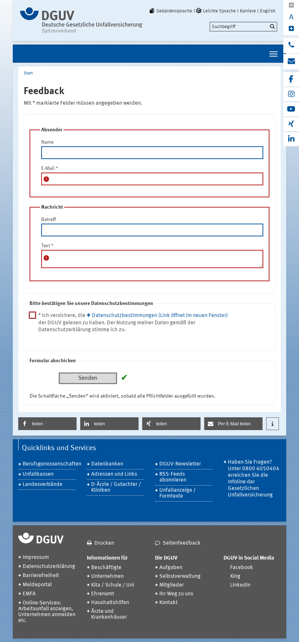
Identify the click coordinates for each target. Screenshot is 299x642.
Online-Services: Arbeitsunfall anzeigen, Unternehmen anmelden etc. (46, 611)
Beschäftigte (106, 568)
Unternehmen (107, 576)
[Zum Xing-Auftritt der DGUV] (291, 124)
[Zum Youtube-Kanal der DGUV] (291, 109)
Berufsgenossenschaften (49, 464)
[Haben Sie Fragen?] (291, 45)
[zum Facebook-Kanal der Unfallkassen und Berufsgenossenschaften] (291, 79)
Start (28, 73)
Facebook (241, 568)
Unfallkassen (38, 474)
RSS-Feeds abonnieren (172, 477)
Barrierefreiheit (41, 576)
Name (47, 142)
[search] (243, 26)
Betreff (48, 219)
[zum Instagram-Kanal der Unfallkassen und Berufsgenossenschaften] (291, 94)
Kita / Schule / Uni (112, 585)
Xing (235, 576)
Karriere (248, 11)
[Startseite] (81, 20)
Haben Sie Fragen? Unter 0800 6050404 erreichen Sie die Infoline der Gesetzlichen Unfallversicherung (253, 479)
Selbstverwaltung (180, 576)
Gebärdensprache (174, 11)
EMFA (29, 594)
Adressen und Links (114, 474)
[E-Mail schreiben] (291, 61)
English (267, 11)
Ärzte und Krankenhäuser (109, 614)
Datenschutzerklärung (49, 566)
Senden (87, 378)
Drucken (104, 543)
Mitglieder (171, 585)
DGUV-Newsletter (180, 464)
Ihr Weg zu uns (176, 594)
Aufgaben (170, 568)
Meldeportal (37, 585)
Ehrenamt (102, 594)
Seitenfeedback (182, 543)
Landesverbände (42, 484)
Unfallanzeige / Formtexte (177, 493)
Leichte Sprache (219, 11)
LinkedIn (240, 585)
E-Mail (49, 168)
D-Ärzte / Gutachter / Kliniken (116, 487)
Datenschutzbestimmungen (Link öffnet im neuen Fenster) (160, 315)
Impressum (36, 557)
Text (47, 245)
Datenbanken (107, 464)
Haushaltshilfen (110, 603)
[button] (47, 423)
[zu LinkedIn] (291, 139)
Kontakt (168, 603)
